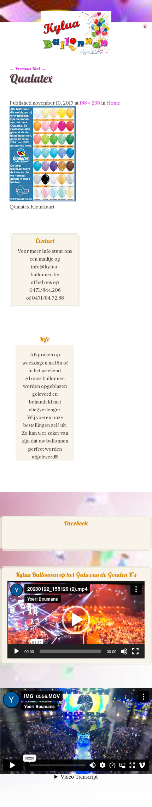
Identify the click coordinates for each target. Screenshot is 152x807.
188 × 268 (90, 103)
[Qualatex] (43, 199)
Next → (39, 68)
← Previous (20, 68)
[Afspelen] (16, 651)
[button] (76, 620)
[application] (76, 619)
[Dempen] (124, 651)
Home (113, 103)
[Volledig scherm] (135, 651)
